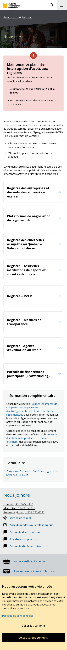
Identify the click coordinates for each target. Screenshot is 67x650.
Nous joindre (16, 495)
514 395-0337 (19, 508)
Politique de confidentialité (18, 615)
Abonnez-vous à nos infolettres (34, 571)
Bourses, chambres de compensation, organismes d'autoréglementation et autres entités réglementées (31, 409)
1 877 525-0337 (23, 512)
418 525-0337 (18, 504)
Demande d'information (24, 532)
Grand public (10, 17)
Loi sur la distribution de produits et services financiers (31, 438)
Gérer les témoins (33, 625)
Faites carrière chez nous (29, 561)
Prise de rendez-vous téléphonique (31, 525)
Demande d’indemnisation (25, 546)
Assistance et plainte (22, 539)
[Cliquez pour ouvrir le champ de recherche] (51, 5)
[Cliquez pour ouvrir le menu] (62, 5)
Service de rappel (20, 518)
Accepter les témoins (33, 638)
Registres (27, 17)
